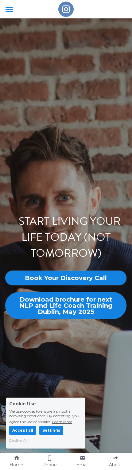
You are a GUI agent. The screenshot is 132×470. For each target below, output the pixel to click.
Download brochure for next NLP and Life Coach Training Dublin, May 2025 (65, 305)
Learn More (62, 421)
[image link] (66, 8)
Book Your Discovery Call (66, 278)
